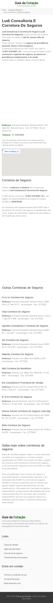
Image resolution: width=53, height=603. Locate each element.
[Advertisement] (26, 89)
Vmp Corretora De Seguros (16, 311)
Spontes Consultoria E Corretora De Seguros (25, 326)
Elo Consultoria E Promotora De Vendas (22, 382)
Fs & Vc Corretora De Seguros (17, 297)
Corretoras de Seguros (15, 10)
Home (4, 10)
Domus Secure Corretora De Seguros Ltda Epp (26, 411)
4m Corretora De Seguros (15, 340)
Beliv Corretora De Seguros (16, 425)
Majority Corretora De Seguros (17, 354)
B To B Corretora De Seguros (17, 397)
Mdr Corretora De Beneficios (16, 368)
